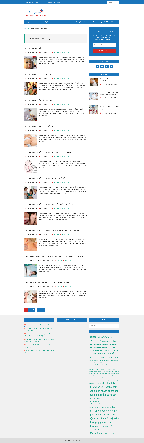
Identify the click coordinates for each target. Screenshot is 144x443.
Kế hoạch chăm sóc (100, 353)
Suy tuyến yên (100, 426)
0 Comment (65, 52)
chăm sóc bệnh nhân (106, 341)
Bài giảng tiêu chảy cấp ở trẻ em (38, 100)
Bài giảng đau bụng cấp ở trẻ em (38, 126)
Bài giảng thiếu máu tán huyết (37, 48)
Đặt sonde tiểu (107, 430)
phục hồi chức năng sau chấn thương (109, 404)
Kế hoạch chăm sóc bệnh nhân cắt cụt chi (38, 325)
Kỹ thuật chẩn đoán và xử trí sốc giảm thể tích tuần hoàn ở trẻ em (53, 256)
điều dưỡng (95, 433)
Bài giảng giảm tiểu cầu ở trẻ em (38, 74)
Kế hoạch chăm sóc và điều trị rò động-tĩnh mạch (103, 380)
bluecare (94, 337)
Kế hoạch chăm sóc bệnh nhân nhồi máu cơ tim (100, 360)
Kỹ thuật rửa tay (99, 383)
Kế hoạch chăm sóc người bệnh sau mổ (102, 375)
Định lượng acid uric (115, 430)
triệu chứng (105, 426)
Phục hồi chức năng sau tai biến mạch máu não (100, 407)
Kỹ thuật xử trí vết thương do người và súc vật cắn (46, 282)
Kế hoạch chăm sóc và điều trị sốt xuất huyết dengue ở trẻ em (51, 230)
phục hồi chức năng (95, 401)
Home (28, 28)
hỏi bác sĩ (114, 350)
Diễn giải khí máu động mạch (105, 350)
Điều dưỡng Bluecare (35, 12)
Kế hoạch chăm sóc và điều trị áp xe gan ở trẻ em (46, 178)
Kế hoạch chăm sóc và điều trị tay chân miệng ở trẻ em (48, 204)
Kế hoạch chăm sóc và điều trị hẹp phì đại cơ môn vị (47, 152)
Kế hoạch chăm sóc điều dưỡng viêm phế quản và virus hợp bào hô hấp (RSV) (109, 108)
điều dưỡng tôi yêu (108, 433)
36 (40, 310)
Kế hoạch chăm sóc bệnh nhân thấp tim (105, 365)
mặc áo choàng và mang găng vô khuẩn (109, 399)
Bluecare (77, 440)
